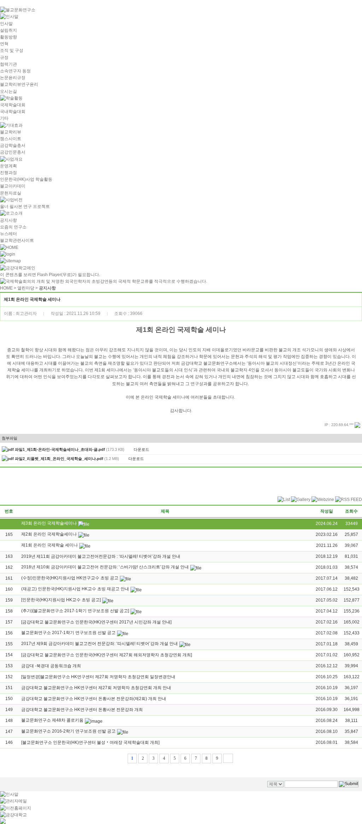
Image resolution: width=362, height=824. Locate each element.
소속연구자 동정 (15, 70)
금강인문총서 (12, 152)
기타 (4, 118)
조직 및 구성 (11, 50)
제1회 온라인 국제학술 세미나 (49, 545)
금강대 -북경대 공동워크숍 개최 (51, 665)
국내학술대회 (12, 111)
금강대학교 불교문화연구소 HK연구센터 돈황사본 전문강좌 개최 (82, 709)
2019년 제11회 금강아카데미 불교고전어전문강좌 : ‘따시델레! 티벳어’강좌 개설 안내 (100, 556)
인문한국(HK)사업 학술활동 (26, 179)
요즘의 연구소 (13, 227)
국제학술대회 (12, 104)
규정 (4, 57)
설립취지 (8, 30)
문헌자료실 (10, 193)
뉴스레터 (8, 233)
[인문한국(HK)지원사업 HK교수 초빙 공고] (61, 599)
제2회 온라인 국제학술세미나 (49, 534)
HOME (6, 288)
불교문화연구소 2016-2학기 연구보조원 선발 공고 (68, 731)
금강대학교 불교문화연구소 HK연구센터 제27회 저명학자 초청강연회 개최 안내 (96, 687)
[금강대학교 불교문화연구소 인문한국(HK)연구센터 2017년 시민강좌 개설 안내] (96, 622)
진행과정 (8, 172)
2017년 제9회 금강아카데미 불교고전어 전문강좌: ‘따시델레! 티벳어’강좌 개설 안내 (99, 643)
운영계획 (8, 165)
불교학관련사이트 (17, 240)
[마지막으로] (228, 758)
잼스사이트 (10, 138)
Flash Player (49, 274)
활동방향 (8, 37)
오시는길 (8, 91)
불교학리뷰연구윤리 (19, 84)
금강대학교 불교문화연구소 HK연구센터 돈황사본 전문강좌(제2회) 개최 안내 (93, 698)
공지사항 (8, 220)
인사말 (6, 23)
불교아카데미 (12, 186)
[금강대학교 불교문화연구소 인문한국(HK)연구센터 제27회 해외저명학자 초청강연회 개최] (106, 654)
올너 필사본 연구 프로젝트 (25, 206)
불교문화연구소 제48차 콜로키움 (52, 720)
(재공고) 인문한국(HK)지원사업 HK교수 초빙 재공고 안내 (75, 588)
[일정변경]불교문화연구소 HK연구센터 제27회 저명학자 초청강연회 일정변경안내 (98, 676)
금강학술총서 (12, 145)
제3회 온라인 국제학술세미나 (49, 523)
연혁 (4, 43)
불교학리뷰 (10, 132)
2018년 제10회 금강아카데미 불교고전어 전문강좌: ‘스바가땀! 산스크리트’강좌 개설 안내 (105, 567)
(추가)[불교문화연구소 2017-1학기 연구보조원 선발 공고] (75, 610)
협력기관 (8, 64)
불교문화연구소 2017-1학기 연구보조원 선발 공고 (68, 632)
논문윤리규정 (12, 77)
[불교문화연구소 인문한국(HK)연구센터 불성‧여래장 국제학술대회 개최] (90, 742)
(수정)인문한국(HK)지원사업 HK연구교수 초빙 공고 (69, 577)
